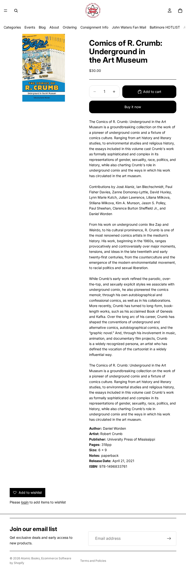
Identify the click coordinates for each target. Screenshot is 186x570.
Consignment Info (94, 27)
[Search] (16, 10)
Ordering (70, 27)
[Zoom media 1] (44, 68)
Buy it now (132, 107)
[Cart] (180, 10)
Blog (42, 27)
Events (29, 27)
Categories (12, 27)
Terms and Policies (93, 560)
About (54, 27)
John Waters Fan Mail (129, 27)
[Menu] (5, 10)
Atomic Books (30, 558)
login (25, 502)
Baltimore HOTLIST (165, 27)
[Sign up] (169, 538)
